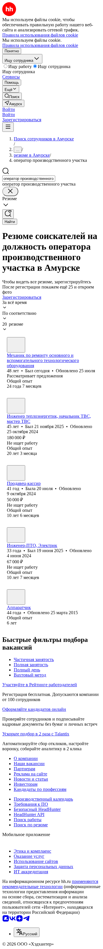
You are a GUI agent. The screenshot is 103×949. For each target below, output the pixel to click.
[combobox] (28, 179)
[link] (12, 96)
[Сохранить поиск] (8, 214)
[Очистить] (10, 191)
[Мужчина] (16, 345)
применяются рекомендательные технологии (50, 884)
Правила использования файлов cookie (40, 45)
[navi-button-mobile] (8, 127)
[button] (8, 109)
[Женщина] (16, 473)
